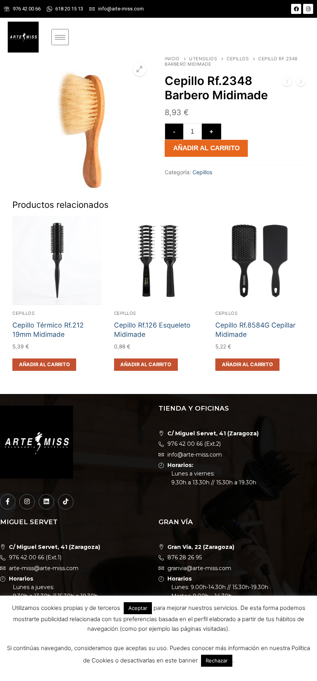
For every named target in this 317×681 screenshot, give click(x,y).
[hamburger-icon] (60, 37)
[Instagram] (308, 9)
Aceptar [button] (137, 608)
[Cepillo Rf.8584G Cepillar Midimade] (300, 83)
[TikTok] (65, 501)
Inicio (172, 58)
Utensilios (203, 58)
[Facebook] (296, 9)
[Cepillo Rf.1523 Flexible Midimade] (287, 83)
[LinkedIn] (46, 501)
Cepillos (238, 58)
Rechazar (217, 660)
